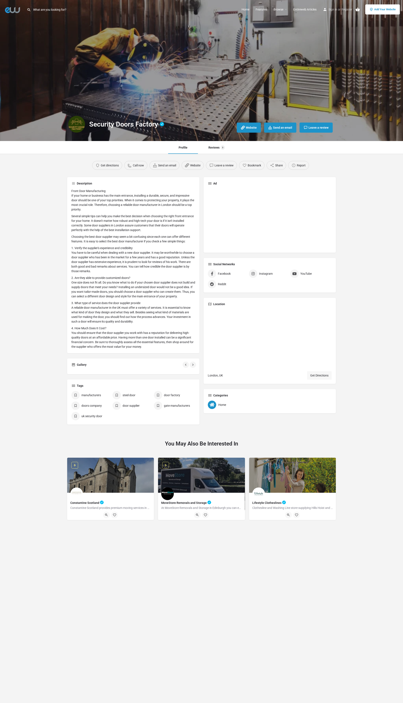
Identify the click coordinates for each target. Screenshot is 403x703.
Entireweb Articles (305, 9)
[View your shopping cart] (357, 9)
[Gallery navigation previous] (186, 365)
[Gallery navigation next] (193, 365)
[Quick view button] (106, 515)
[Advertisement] (243, 218)
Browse (278, 9)
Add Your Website (385, 9)
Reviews (215, 147)
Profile (183, 147)
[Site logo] (13, 9)
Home (245, 9)
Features (261, 9)
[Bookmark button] (114, 515)
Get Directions (319, 375)
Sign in (332, 9)
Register (347, 9)
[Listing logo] (76, 124)
